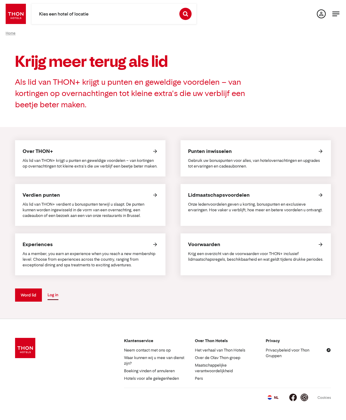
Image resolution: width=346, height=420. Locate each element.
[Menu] (335, 13)
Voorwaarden (204, 244)
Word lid (28, 295)
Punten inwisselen (210, 151)
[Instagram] (304, 397)
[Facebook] (293, 397)
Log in (53, 294)
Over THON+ (38, 151)
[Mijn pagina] (321, 13)
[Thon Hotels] (16, 14)
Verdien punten (41, 195)
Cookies (324, 398)
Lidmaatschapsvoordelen (219, 195)
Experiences (38, 244)
